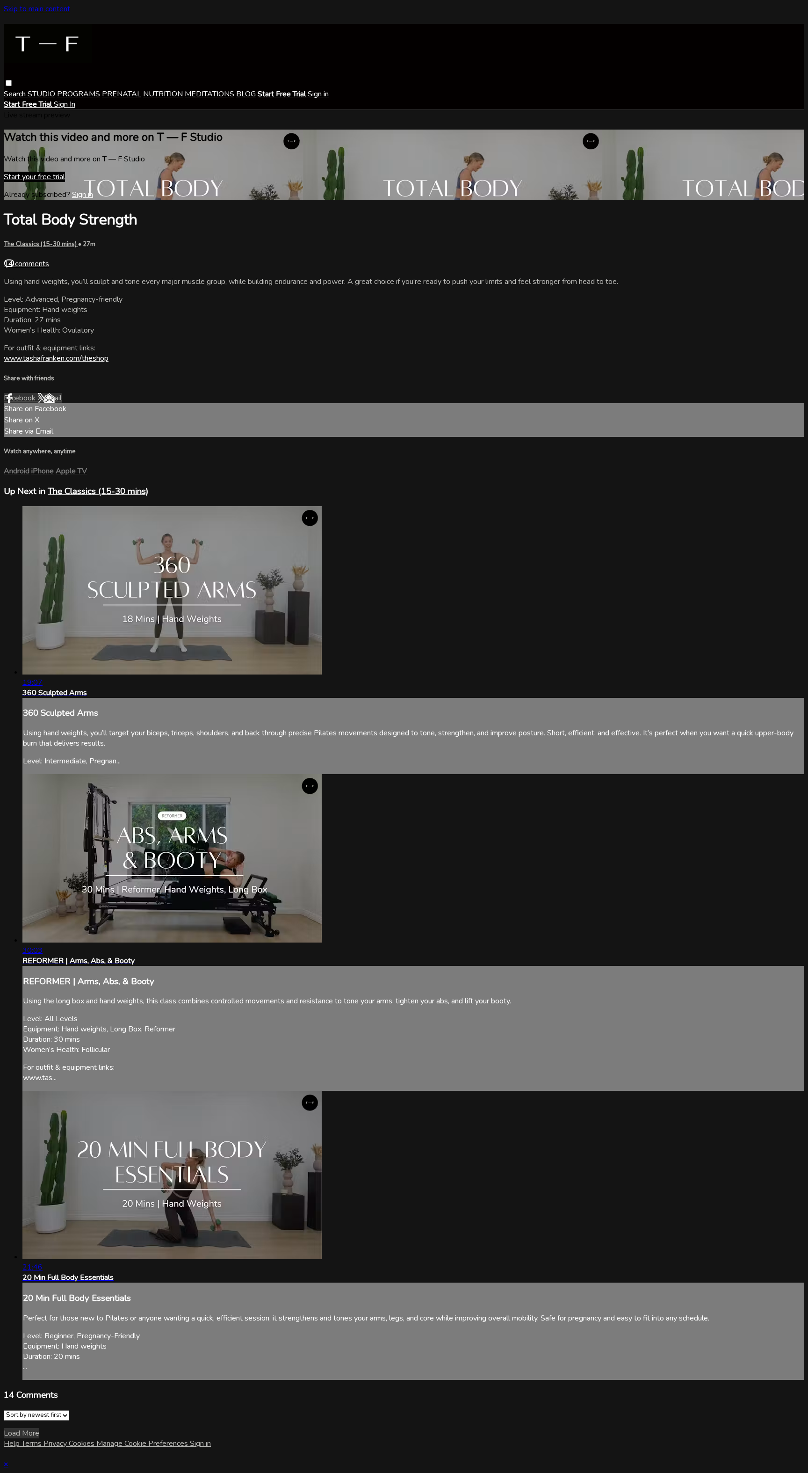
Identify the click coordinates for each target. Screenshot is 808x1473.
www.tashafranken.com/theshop (56, 358)
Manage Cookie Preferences (143, 1443)
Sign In (64, 104)
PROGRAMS (78, 94)
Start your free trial (34, 177)
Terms (32, 1443)
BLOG (246, 94)
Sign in (318, 94)
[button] (9, 83)
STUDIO (41, 94)
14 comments (26, 264)
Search (16, 94)
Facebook (20, 398)
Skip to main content (37, 9)
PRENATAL (121, 94)
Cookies (82, 1443)
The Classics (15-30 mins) (41, 244)
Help (13, 1443)
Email (53, 398)
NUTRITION (163, 94)
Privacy (56, 1443)
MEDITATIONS (209, 94)
